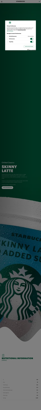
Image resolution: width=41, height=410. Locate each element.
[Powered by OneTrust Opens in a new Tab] (31, 49)
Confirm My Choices (29, 46)
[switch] (32, 39)
